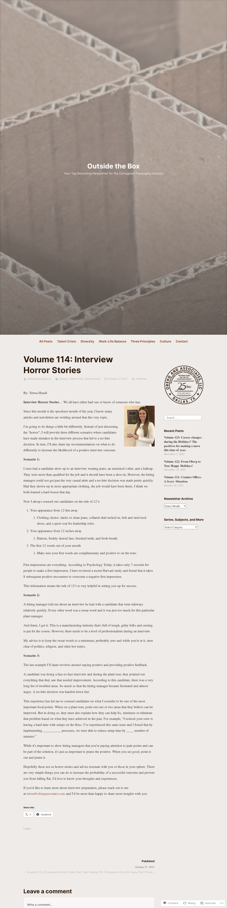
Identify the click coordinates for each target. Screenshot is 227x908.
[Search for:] (183, 417)
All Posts (45, 341)
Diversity (87, 341)
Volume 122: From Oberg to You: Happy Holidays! (182, 463)
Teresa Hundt (92, 378)
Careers (63, 378)
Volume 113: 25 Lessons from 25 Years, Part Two (55, 872)
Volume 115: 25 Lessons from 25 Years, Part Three (120, 872)
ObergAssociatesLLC (39, 378)
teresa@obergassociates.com (46, 793)
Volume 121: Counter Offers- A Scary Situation (183, 479)
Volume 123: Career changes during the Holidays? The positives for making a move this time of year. (183, 443)
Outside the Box (113, 166)
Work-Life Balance (112, 341)
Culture (165, 341)
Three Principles (143, 341)
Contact (182, 341)
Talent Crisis (66, 341)
